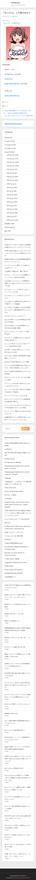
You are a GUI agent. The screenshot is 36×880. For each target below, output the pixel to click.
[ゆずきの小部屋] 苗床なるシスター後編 (17, 362)
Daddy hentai (9, 566)
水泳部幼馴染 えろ (10, 577)
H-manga (8, 145)
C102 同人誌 (10, 162)
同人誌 (6, 102)
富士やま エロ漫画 (10, 495)
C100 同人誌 (10, 155)
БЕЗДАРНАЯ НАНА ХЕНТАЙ (13, 573)
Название (8, 478)
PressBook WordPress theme (21, 878)
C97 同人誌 (10, 213)
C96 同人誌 (10, 209)
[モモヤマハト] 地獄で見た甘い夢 (15, 647)
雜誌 (6, 231)
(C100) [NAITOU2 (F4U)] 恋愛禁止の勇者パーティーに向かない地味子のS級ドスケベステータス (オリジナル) (18, 513)
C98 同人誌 (10, 216)
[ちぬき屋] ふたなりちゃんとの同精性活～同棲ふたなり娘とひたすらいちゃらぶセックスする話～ (18, 283)
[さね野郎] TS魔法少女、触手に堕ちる (16, 271)
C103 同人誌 (10, 166)
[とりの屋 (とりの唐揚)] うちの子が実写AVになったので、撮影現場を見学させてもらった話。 (18, 310)
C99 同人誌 (10, 220)
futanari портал (10, 459)
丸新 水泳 (7, 522)
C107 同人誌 (10, 180)
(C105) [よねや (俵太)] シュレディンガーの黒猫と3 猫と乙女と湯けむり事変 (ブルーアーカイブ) (18, 758)
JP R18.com (15, 3)
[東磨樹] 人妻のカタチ (11, 713)
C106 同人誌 (10, 176)
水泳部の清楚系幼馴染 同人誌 (13, 543)
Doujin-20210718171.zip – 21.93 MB (16, 83)
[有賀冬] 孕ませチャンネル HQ (14, 614)
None (6, 106)
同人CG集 (8, 148)
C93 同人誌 (10, 198)
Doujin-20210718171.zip (12, 95)
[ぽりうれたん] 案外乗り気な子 (14, 768)
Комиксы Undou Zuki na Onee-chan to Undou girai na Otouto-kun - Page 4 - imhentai (17, 504)
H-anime (7, 141)
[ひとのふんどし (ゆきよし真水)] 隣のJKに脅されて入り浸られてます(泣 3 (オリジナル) (18, 685)
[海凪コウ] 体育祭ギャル (12, 621)
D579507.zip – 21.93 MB (13, 74)
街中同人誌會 (9, 227)
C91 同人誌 (10, 191)
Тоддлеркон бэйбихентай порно (16, 562)
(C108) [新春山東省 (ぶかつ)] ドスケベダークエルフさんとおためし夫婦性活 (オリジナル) (18, 253)
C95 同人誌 (10, 205)
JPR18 (16, 16)
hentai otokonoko (10, 487)
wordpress (8, 449)
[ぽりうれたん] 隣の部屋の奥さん (15, 730)
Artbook (7, 137)
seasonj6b (8, 498)
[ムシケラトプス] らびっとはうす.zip (16, 395)
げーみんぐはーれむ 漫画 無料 (14, 536)
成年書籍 (7, 223)
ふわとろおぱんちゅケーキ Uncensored (17, 519)
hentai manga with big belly (13, 569)
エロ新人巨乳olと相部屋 (12, 559)
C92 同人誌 (10, 195)
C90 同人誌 (10, 187)
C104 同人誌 (10, 169)
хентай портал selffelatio (13, 462)
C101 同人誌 (10, 158)
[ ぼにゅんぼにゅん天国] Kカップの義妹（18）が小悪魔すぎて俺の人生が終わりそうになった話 (18, 778)
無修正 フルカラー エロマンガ (14, 532)
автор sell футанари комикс (14, 491)
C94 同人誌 (10, 202)
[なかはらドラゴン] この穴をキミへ (15, 316)
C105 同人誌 (10, 173)
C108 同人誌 (10, 184)
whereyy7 (8, 539)
